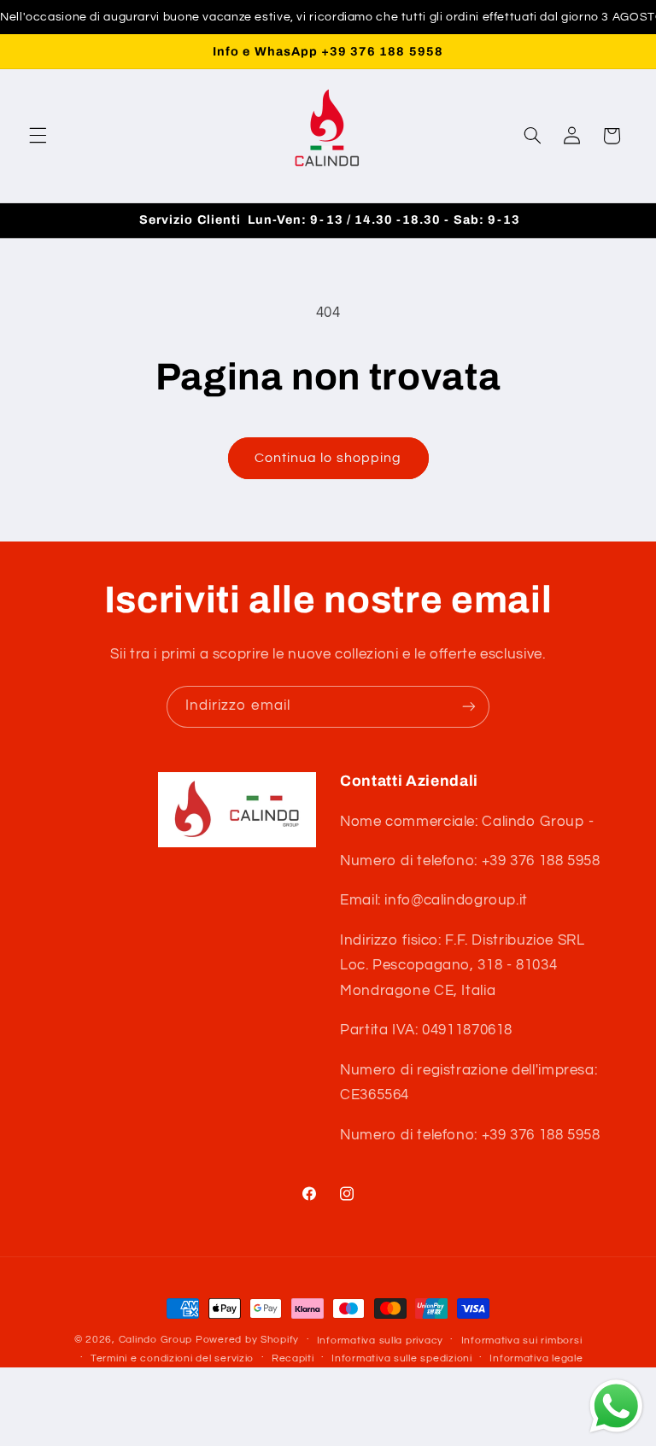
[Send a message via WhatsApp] (616, 1406)
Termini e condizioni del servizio (172, 1358)
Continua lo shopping (328, 458)
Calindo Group (156, 1339)
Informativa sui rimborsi (522, 1340)
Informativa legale (536, 1358)
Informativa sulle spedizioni (401, 1358)
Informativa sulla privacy (380, 1340)
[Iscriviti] (469, 707)
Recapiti (293, 1358)
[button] (37, 135)
